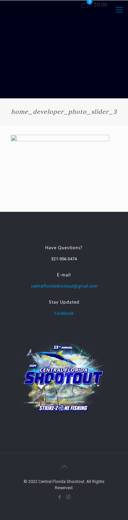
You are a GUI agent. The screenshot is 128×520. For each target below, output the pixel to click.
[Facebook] (59, 497)
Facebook (64, 313)
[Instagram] (68, 497)
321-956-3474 (64, 258)
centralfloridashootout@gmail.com (64, 286)
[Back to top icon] (64, 466)
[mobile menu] (119, 9)
